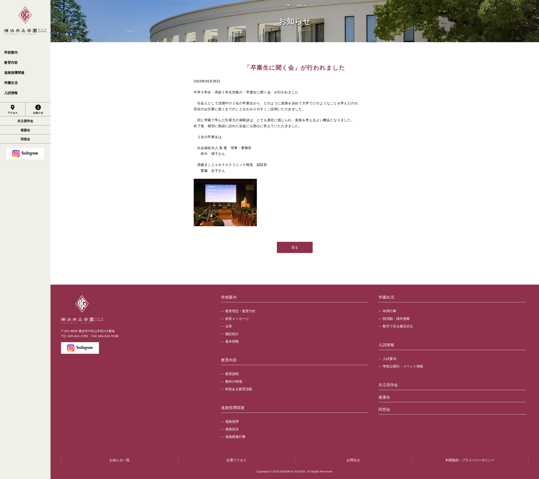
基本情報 (232, 341)
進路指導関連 (14, 72)
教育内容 (11, 62)
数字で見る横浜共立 (398, 326)
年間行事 (389, 311)
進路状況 (232, 429)
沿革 (228, 326)
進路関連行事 (235, 437)
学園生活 (11, 83)
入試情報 (11, 93)
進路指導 (232, 421)
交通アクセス (236, 460)
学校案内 (11, 52)
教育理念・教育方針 (240, 311)
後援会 (25, 130)
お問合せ (353, 460)
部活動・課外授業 (396, 318)
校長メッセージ (237, 318)
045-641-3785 (78, 336)
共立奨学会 (25, 121)
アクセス (13, 112)
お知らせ (38, 112)
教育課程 (232, 374)
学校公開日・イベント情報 (403, 366)
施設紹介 (232, 334)
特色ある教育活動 (238, 389)
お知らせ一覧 (119, 460)
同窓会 (25, 139)
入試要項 (389, 359)
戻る (294, 247)
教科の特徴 (233, 381)
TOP (288, 5)
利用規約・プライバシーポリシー (470, 460)
